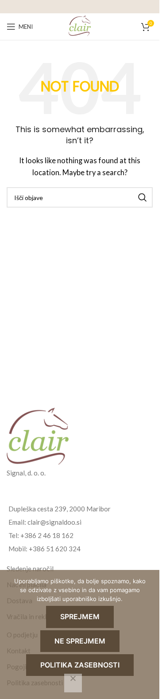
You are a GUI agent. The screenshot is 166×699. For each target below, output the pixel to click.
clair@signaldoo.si (54, 522)
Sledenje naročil (30, 569)
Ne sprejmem (79, 640)
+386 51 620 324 (55, 549)
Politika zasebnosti (80, 664)
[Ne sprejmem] (73, 683)
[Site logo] (80, 26)
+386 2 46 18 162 (46, 535)
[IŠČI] (142, 197)
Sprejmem (80, 616)
